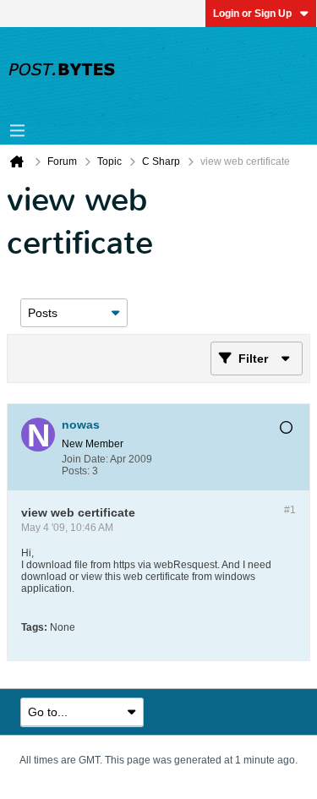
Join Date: (85, 459)
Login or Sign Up (252, 13)
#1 (290, 510)
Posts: (76, 471)
